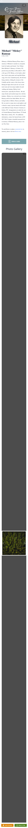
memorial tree (19, 129)
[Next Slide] (24, 543)
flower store (18, 131)
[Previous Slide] (3, 543)
